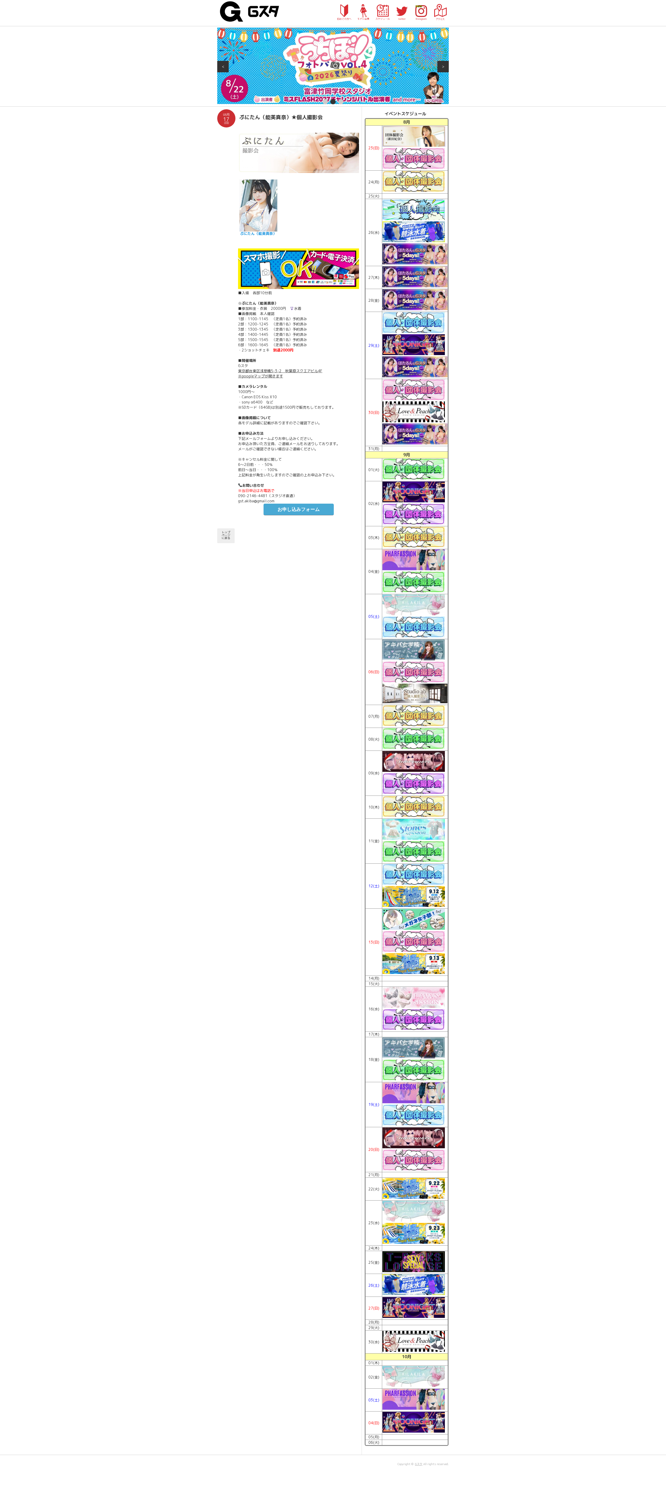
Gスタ (418, 1464)
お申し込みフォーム (299, 509)
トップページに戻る (226, 535)
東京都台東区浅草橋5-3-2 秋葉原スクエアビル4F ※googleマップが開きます (280, 373)
